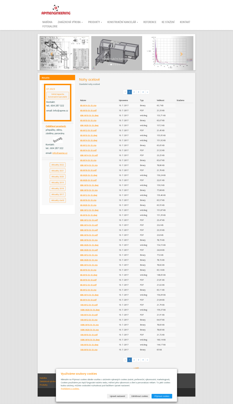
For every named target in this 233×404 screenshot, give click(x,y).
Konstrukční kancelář (122, 22)
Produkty (94, 22)
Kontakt (185, 22)
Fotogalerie (49, 26)
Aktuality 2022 (58, 164)
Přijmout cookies (161, 396)
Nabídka (47, 22)
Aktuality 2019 (58, 182)
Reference (149, 22)
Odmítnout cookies (139, 396)
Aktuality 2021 (58, 170)
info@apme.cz (59, 153)
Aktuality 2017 (58, 194)
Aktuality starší (57, 200)
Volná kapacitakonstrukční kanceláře (57, 95)
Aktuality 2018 (58, 188)
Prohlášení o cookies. (70, 388)
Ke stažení (168, 22)
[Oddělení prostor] (58, 140)
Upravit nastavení (117, 396)
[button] (51, 53)
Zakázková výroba (69, 22)
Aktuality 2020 (58, 176)
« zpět (136, 368)
